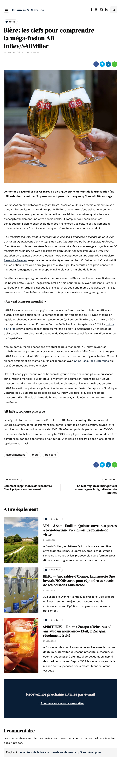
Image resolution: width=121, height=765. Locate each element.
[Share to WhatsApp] (114, 64)
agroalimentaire (16, 454)
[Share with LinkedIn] (108, 64)
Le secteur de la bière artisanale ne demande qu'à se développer (60, 752)
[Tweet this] (102, 64)
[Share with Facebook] (96, 64)
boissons (51, 454)
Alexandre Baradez (15, 260)
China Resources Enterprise (91, 361)
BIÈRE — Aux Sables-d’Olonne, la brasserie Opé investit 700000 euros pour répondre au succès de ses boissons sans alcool (79, 580)
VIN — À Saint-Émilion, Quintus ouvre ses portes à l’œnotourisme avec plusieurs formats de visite (80, 530)
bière (35, 454)
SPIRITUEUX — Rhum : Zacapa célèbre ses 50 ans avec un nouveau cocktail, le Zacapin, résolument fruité (77, 631)
